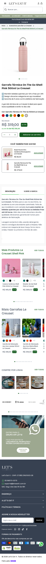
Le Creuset (16, 16)
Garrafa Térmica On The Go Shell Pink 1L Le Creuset (22, 165)
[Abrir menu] (5, 3)
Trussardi (6, 16)
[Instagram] (19, 529)
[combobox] (23, 9)
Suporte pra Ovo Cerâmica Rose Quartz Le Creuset (22, 152)
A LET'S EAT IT (8, 500)
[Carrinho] (41, 3)
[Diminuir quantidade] (4, 134)
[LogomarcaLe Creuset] (7, 402)
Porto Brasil (27, 16)
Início (3, 26)
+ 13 (34, 281)
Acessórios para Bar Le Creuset (20, 26)
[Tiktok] (23, 529)
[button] (23, 22)
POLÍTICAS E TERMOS (11, 507)
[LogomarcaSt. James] (19, 402)
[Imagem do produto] (3, 115)
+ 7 (14, 341)
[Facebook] (26, 529)
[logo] (18, 3)
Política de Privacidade (29, 525)
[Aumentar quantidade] (15, 134)
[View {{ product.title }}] (8, 153)
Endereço (6, 494)
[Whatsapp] (15, 529)
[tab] (19, 78)
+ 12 (14, 281)
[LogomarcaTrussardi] (32, 402)
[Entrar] (38, 3)
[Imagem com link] (23, 436)
